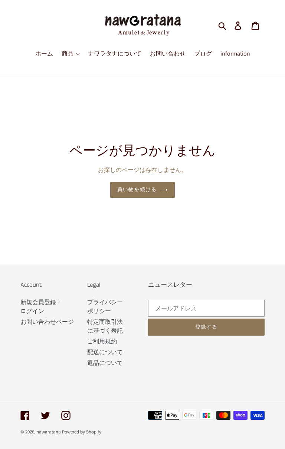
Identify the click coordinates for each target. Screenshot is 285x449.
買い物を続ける (137, 189)
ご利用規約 (102, 341)
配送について (105, 352)
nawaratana (48, 432)
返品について (105, 363)
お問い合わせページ (47, 322)
